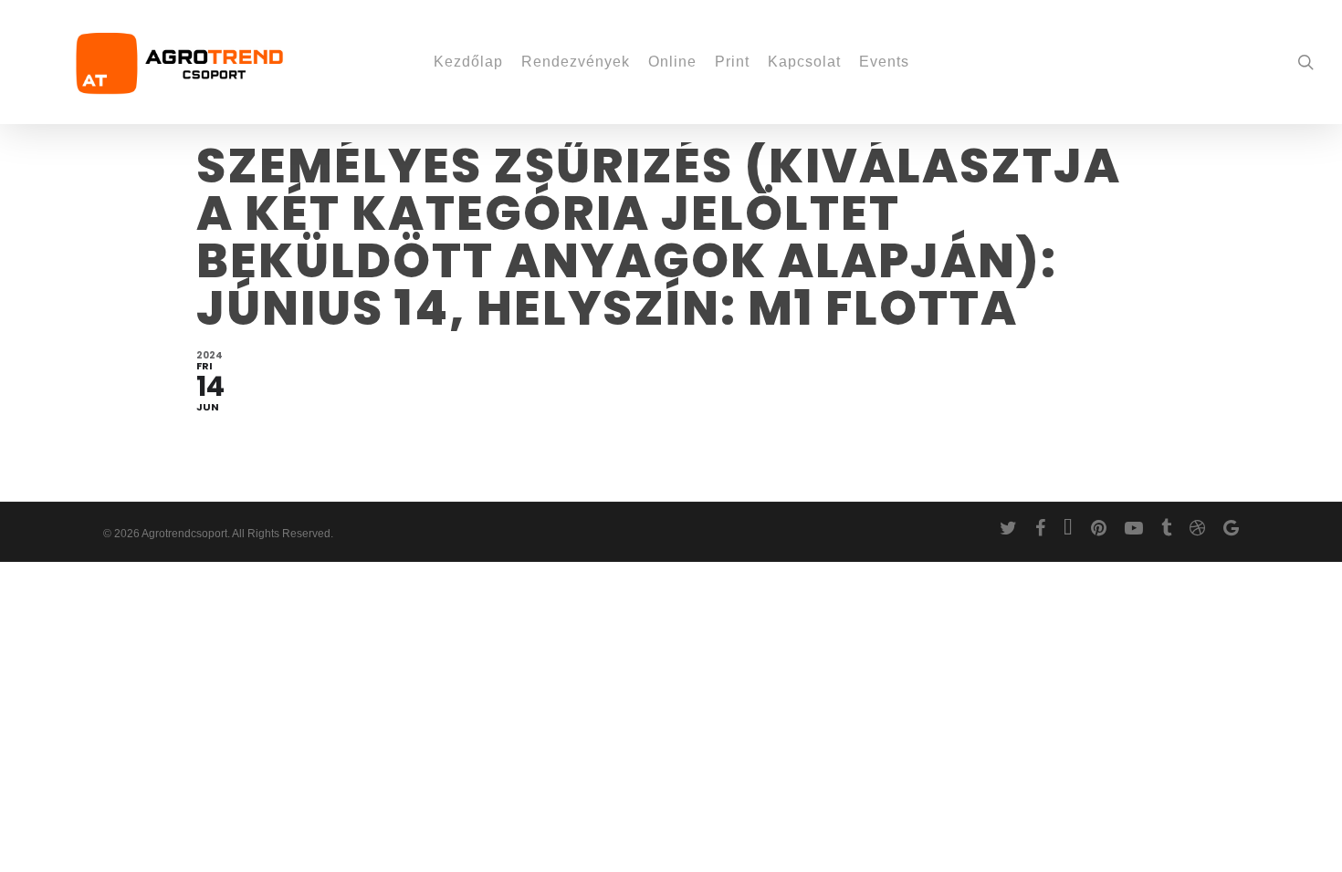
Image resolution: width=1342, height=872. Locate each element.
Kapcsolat (804, 62)
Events (884, 62)
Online (672, 62)
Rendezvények (575, 62)
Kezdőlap (468, 62)
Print (732, 62)
